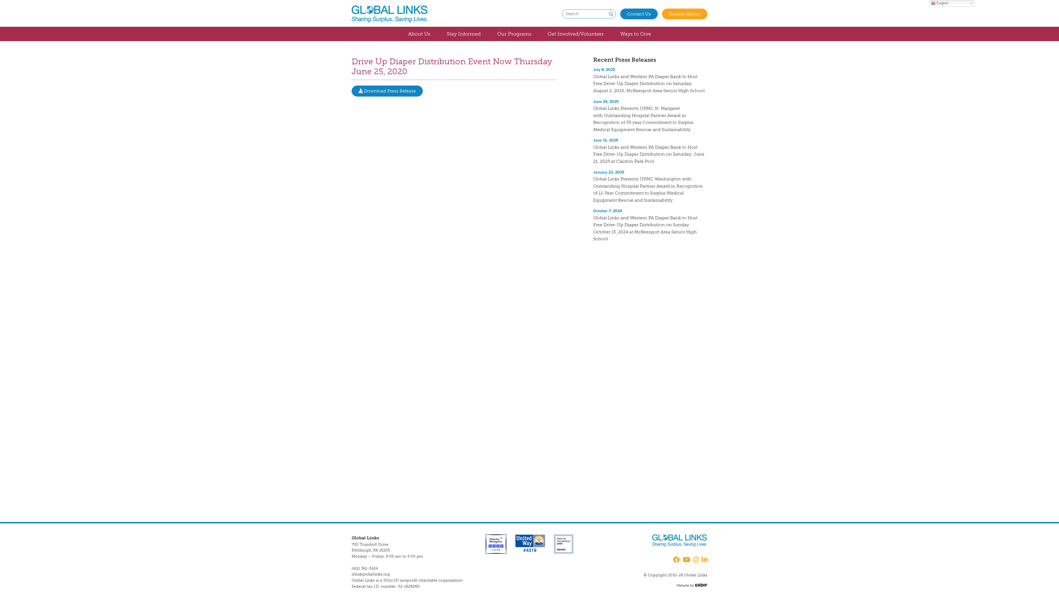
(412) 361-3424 (365, 568)
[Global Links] (389, 14)
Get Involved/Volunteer (576, 34)
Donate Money (684, 14)
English (941, 3)
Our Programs (514, 34)
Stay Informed (464, 34)
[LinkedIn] (704, 560)
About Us (419, 34)
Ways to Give (635, 34)
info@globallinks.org (371, 574)
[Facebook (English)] (676, 560)
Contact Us (639, 14)
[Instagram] (696, 560)
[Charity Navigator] (496, 543)
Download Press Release (389, 91)
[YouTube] (686, 560)
